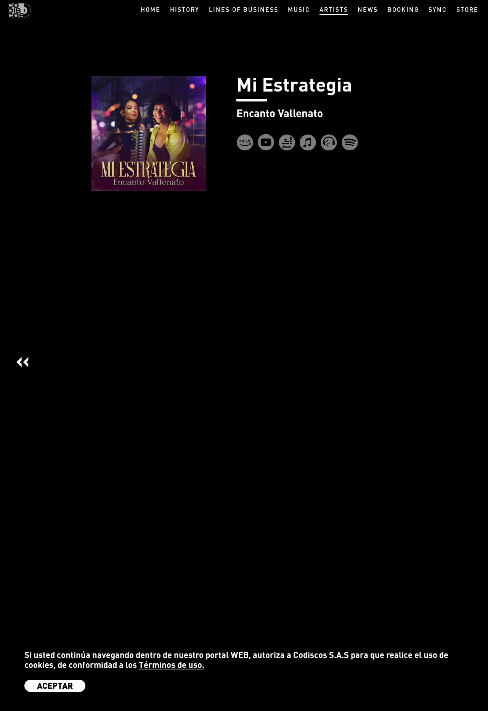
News (368, 9)
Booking (403, 9)
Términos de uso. (171, 665)
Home (151, 9)
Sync (438, 9)
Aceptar (55, 685)
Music (299, 9)
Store (467, 9)
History (184, 9)
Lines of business (243, 9)
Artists (333, 9)
